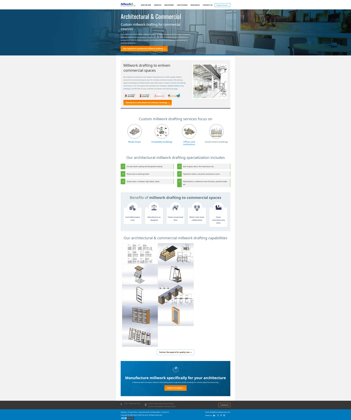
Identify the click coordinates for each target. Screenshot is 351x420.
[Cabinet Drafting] (140, 253)
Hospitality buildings (161, 141)
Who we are (146, 5)
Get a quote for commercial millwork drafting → (144, 48)
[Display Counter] (140, 274)
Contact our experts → (175, 388)
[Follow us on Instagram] (224, 416)
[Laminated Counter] (176, 295)
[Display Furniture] (176, 274)
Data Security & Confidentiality (149, 412)
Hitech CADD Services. (140, 415)
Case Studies (182, 5)
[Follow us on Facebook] (221, 416)
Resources (195, 5)
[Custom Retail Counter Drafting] (176, 253)
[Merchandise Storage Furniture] (176, 315)
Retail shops (134, 141)
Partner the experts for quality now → (175, 352)
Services (157, 5)
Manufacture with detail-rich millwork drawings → (147, 102)
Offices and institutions (189, 143)
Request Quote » (222, 5)
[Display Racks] (140, 295)
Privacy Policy (132, 412)
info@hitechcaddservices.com (220, 412)
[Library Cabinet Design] (140, 315)
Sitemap (123, 412)
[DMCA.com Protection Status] (127, 418)
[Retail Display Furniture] (140, 336)
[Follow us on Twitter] (218, 416)
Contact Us (208, 5)
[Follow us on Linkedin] (214, 416)
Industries (169, 5)
